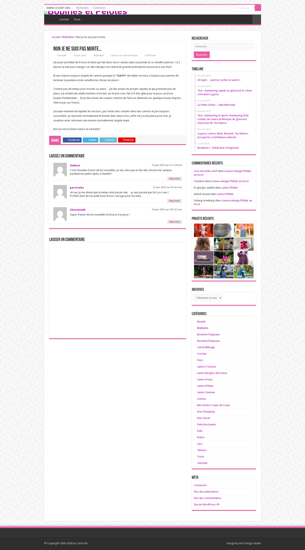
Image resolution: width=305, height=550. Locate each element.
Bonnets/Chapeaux (208, 334)
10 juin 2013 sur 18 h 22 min (167, 209)
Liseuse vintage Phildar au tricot (230, 181)
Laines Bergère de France (212, 373)
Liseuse (201, 398)
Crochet (64, 19)
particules (77, 187)
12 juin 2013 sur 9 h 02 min (167, 187)
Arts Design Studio (250, 543)
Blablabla (68, 37)
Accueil (55, 37)
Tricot (76, 19)
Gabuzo (75, 165)
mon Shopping (206, 411)
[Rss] (233, 8)
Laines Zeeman (206, 392)
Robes (201, 437)
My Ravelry (82, 7)
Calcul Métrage (206, 347)
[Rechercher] (258, 8)
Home (51, 19)
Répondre (174, 178)
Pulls (200, 430)
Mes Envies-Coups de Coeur (213, 405)
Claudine (199, 181)
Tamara (201, 450)
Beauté (201, 321)
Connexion (99, 7)
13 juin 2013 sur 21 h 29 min (167, 165)
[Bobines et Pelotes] (152, 13)
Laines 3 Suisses (206, 366)
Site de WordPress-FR (206, 504)
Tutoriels (202, 463)
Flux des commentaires (207, 498)
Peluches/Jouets (206, 424)
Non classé (203, 418)
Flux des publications (206, 491)
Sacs (200, 443)
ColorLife (61, 55)
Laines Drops (205, 379)
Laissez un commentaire (124, 55)
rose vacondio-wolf (205, 171)
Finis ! (200, 360)
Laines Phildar (230, 187)
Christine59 (77, 209)
